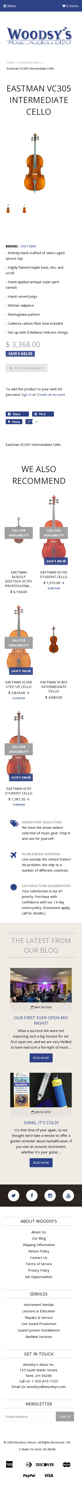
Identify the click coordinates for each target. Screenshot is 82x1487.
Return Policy (38, 1251)
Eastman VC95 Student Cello (18, 790)
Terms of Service (38, 1263)
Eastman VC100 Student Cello (53, 574)
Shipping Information (39, 1244)
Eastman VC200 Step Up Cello (18, 684)
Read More (41, 1058)
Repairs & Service (39, 1317)
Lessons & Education (38, 1311)
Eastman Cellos (30, 62)
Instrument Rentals (39, 1304)
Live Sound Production (38, 1323)
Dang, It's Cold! (41, 1122)
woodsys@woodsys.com (46, 1386)
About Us (38, 1232)
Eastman (28, 246)
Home (11, 62)
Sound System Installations (39, 1330)
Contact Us (38, 1257)
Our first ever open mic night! (41, 1020)
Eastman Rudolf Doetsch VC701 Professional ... (19, 579)
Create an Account (51, 394)
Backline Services (39, 1336)
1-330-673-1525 (44, 1381)
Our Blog (39, 1238)
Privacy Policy (38, 1270)
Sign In (26, 394)
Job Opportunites (38, 1276)
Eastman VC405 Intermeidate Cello (53, 686)
